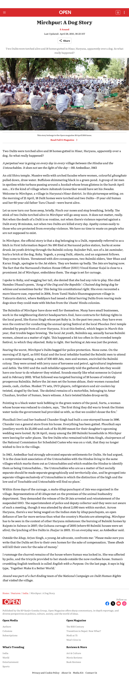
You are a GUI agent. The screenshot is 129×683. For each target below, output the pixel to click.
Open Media (10, 620)
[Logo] (64, 12)
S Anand (64, 29)
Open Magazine (76, 620)
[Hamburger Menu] (4, 12)
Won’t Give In (73, 639)
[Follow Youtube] (118, 603)
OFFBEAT (118, 12)
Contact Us (91, 672)
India (5, 653)
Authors (7, 626)
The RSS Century (75, 626)
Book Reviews (73, 661)
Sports (6, 666)
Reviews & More (76, 647)
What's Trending (13, 647)
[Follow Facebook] (107, 603)
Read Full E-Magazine (62, 139)
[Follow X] (113, 603)
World (6, 657)
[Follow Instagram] (124, 603)
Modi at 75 (71, 635)
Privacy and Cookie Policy (45, 672)
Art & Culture (73, 653)
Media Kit (78, 672)
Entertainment (11, 661)
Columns (7, 630)
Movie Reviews (74, 657)
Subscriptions (10, 635)
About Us (66, 672)
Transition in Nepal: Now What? (83, 630)
